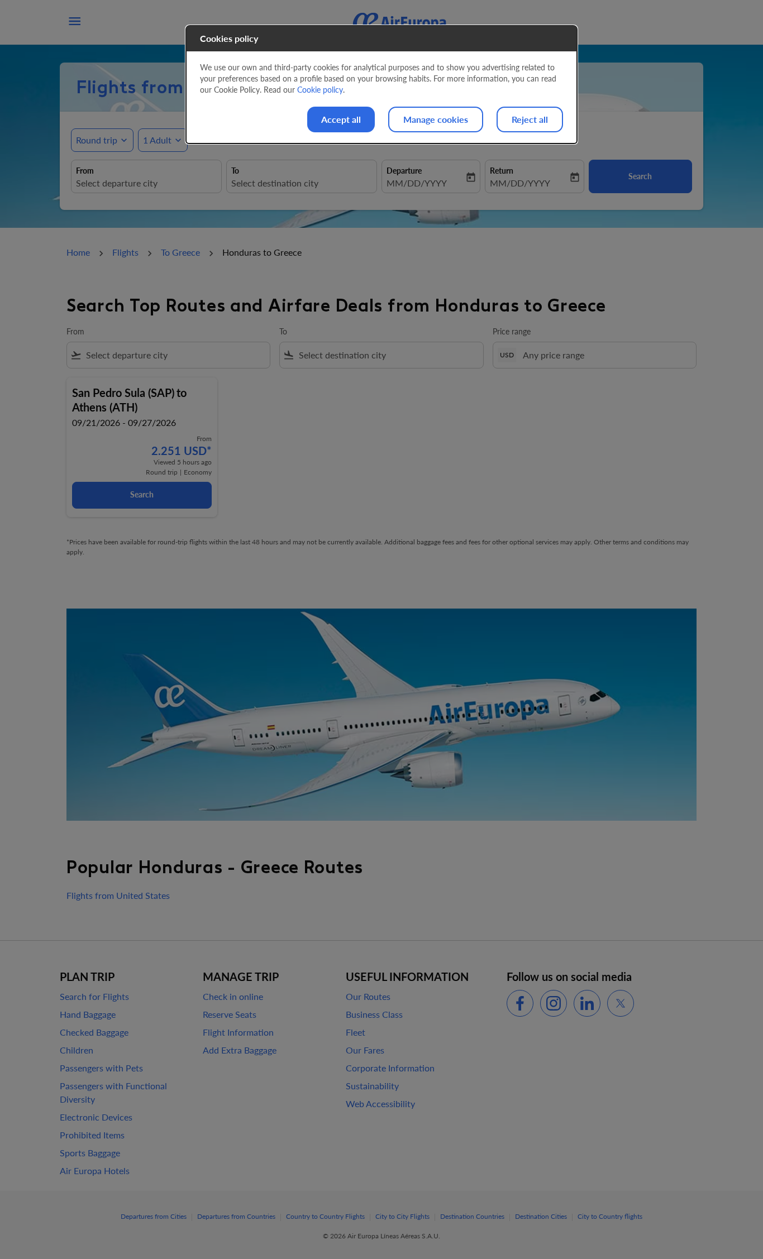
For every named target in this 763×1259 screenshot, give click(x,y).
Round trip (96, 140)
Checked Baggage (94, 1032)
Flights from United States (118, 895)
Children (76, 1050)
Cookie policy (320, 89)
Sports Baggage (90, 1152)
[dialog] (381, 84)
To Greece (180, 252)
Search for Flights (94, 996)
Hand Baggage (88, 1014)
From (85, 170)
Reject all (530, 119)
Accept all (341, 119)
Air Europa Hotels (95, 1170)
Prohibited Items (92, 1134)
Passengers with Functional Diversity (113, 1092)
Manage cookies (435, 119)
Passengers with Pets (101, 1067)
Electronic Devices (96, 1117)
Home (78, 252)
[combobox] (146, 183)
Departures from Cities (154, 1216)
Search (142, 494)
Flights (125, 252)
